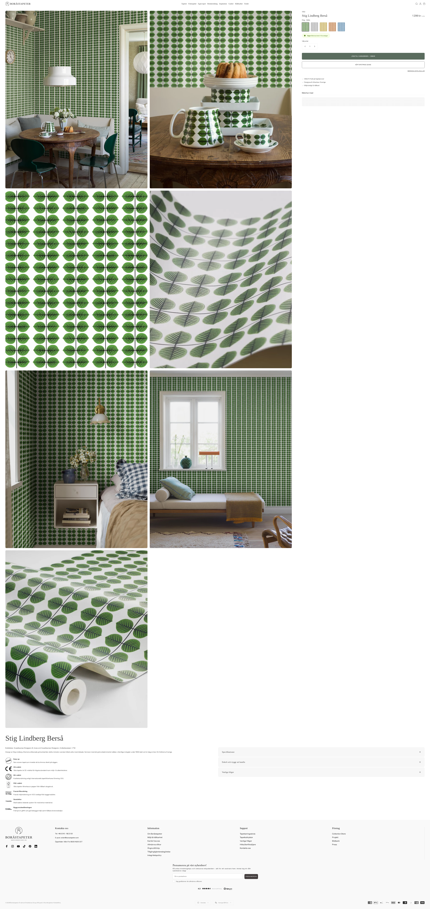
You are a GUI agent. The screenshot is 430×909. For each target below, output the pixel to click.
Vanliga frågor (246, 841)
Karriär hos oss (153, 841)
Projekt (335, 837)
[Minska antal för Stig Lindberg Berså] (304, 46)
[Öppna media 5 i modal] (76, 459)
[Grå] (314, 26)
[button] (215, 889)
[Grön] (305, 26)
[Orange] (332, 26)
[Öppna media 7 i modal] (76, 639)
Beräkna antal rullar (416, 71)
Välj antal (305, 41)
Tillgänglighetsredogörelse (158, 852)
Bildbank (336, 841)
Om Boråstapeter (154, 834)
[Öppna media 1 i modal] (76, 99)
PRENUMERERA (251, 876)
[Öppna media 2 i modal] (221, 99)
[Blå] (341, 26)
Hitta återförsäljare (248, 844)
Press (334, 844)
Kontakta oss (245, 848)
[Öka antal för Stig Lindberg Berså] (315, 46)
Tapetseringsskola (247, 834)
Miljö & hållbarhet (154, 837)
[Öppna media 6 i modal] (221, 459)
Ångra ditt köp (153, 848)
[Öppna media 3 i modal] (76, 279)
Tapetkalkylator (246, 837)
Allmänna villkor (154, 844)
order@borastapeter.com (70, 838)
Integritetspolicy (154, 855)
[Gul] (323, 26)
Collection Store (339, 834)
